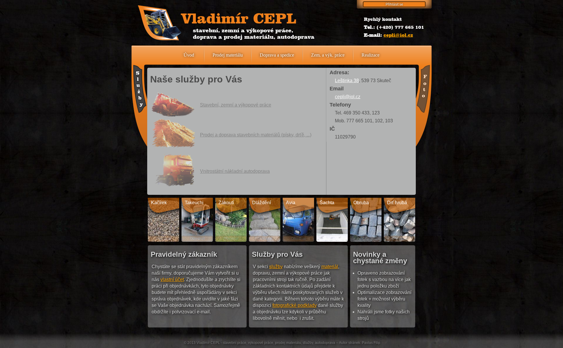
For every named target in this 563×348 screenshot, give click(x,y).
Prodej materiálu (228, 55)
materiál (329, 266)
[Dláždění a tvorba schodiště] (264, 220)
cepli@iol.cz (398, 35)
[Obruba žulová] (365, 220)
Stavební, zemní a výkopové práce (235, 104)
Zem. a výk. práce (328, 55)
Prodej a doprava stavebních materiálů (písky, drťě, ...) (255, 134)
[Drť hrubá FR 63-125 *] (399, 220)
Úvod (189, 55)
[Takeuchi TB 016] (197, 220)
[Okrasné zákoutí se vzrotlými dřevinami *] (231, 220)
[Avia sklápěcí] (298, 220)
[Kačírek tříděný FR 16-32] (163, 220)
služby (276, 266)
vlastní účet (172, 279)
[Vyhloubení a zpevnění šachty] (332, 220)
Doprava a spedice (277, 55)
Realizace (370, 55)
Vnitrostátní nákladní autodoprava (235, 171)
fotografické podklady (294, 305)
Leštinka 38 (347, 80)
